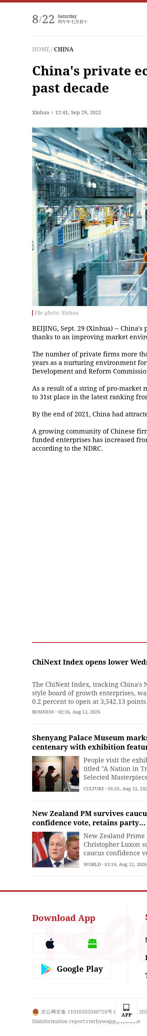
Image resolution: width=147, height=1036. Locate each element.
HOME (41, 49)
